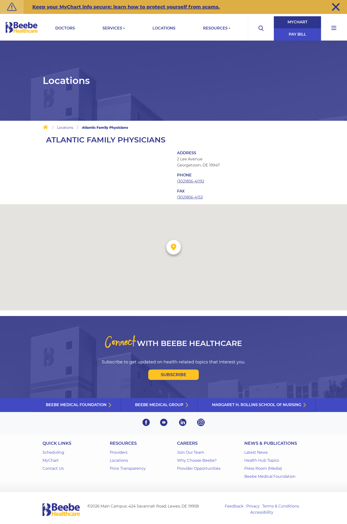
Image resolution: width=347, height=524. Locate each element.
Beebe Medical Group (159, 405)
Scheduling (53, 452)
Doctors (65, 28)
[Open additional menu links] (334, 28)
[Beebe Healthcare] (22, 32)
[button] (336, 7)
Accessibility (261, 512)
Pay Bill (297, 34)
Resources (215, 28)
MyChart (298, 22)
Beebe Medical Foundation (76, 405)
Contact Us (53, 468)
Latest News (256, 452)
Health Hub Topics (261, 460)
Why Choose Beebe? (197, 460)
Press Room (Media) (263, 468)
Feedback (234, 506)
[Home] (45, 128)
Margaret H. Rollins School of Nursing (256, 405)
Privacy (253, 506)
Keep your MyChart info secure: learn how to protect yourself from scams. (126, 7)
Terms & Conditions (280, 506)
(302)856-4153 (190, 197)
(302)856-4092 (190, 181)
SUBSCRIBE (173, 374)
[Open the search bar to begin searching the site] (261, 28)
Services (112, 28)
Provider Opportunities (198, 468)
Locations (163, 28)
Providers (118, 452)
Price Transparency (128, 468)
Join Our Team (190, 452)
